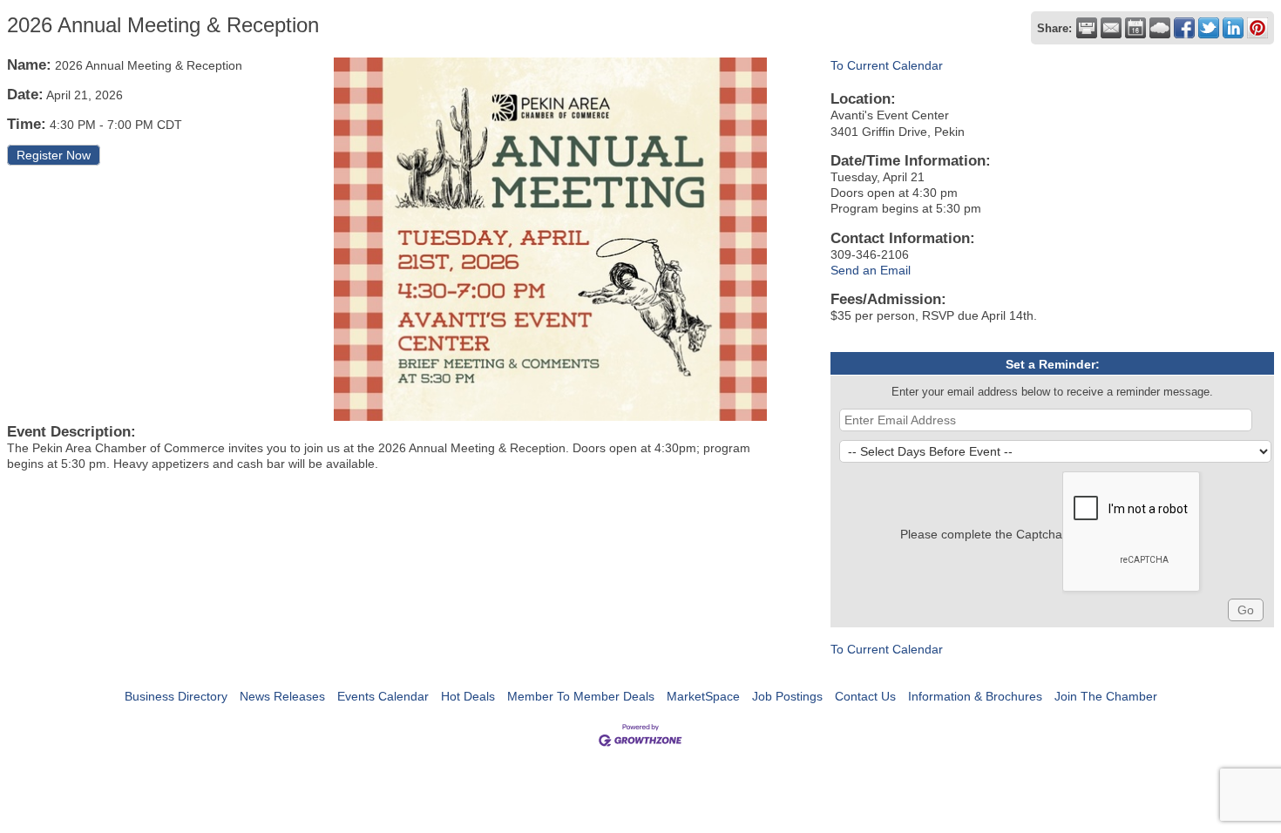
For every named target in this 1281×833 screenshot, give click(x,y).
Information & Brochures (975, 696)
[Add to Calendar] (1135, 27)
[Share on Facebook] (1184, 27)
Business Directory (176, 696)
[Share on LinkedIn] (1233, 27)
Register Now (54, 155)
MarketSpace (703, 696)
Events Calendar (383, 696)
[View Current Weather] (1159, 27)
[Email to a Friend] (1111, 27)
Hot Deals (468, 696)
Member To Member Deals (580, 696)
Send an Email (870, 270)
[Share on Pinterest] (1257, 27)
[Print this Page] (1086, 27)
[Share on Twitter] (1208, 27)
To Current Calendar (886, 65)
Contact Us (865, 696)
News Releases (282, 696)
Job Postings (787, 696)
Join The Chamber (1105, 696)
